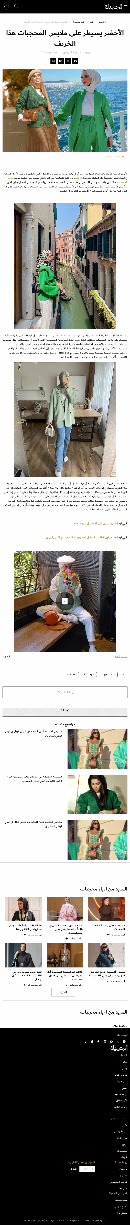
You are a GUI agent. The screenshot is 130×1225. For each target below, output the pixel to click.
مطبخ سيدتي (120, 1206)
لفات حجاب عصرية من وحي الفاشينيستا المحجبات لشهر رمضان (27, 976)
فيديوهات (122, 1151)
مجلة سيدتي (121, 1200)
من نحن (123, 1169)
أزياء (91, 22)
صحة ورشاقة (120, 1075)
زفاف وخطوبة (120, 1107)
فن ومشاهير (121, 1094)
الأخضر (78, 178)
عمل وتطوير (121, 1138)
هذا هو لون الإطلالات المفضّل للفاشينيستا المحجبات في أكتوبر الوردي (81, 537)
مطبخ (124, 1088)
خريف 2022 (66, 335)
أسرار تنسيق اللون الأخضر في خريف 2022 (94, 523)
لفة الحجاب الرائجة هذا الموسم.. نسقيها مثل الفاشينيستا (25, 927)
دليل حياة (122, 1081)
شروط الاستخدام (118, 1182)
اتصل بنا (123, 1175)
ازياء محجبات (78, 22)
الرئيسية (102, 22)
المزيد (63, 992)
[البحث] (15, 6)
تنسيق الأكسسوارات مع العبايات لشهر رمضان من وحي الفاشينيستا (107, 974)
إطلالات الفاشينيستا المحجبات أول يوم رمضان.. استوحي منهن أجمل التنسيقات (65, 976)
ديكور (124, 1144)
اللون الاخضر (71, 674)
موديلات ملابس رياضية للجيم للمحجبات (110, 927)
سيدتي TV (122, 1213)
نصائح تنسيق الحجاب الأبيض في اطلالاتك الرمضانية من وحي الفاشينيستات (66, 929)
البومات (123, 1157)
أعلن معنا (122, 1188)
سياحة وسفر (120, 1131)
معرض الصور (120, 656)
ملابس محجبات (108, 674)
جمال (124, 1068)
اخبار (125, 1125)
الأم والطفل (121, 1100)
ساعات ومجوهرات (118, 1118)
